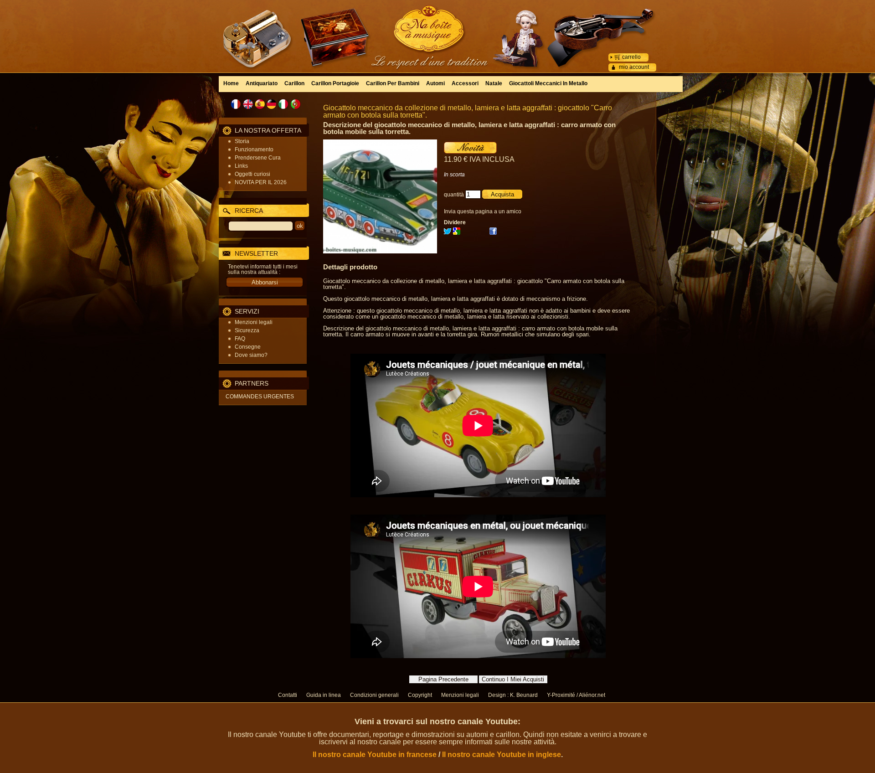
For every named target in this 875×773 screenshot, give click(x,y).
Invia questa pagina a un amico (482, 211)
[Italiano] (283, 104)
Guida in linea (323, 695)
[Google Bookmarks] (456, 233)
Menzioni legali (254, 322)
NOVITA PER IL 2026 (261, 182)
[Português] (295, 104)
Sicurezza (247, 330)
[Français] (236, 104)
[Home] (437, 29)
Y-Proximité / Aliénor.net (576, 695)
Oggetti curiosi (252, 174)
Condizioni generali (374, 695)
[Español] (259, 104)
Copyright (420, 695)
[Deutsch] (271, 104)
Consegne (248, 347)
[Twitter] (447, 233)
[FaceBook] (493, 233)
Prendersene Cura (258, 158)
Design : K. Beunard (513, 695)
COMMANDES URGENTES (260, 396)
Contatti (287, 695)
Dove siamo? (251, 355)
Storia (242, 141)
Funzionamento (254, 149)
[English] (247, 104)
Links (241, 166)
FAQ (240, 338)
